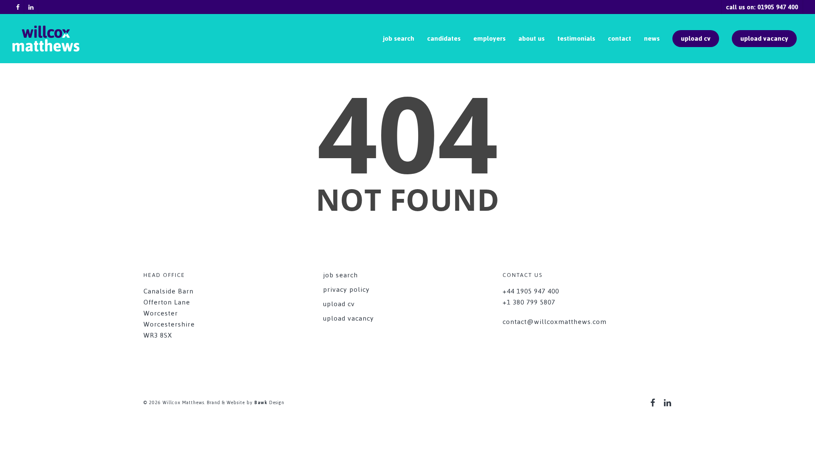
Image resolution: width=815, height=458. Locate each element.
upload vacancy (764, 38)
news (652, 38)
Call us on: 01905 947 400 (762, 7)
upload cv (696, 38)
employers (489, 38)
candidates (444, 38)
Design (269, 402)
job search (398, 38)
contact (619, 38)
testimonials (576, 38)
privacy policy (346, 289)
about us (531, 38)
